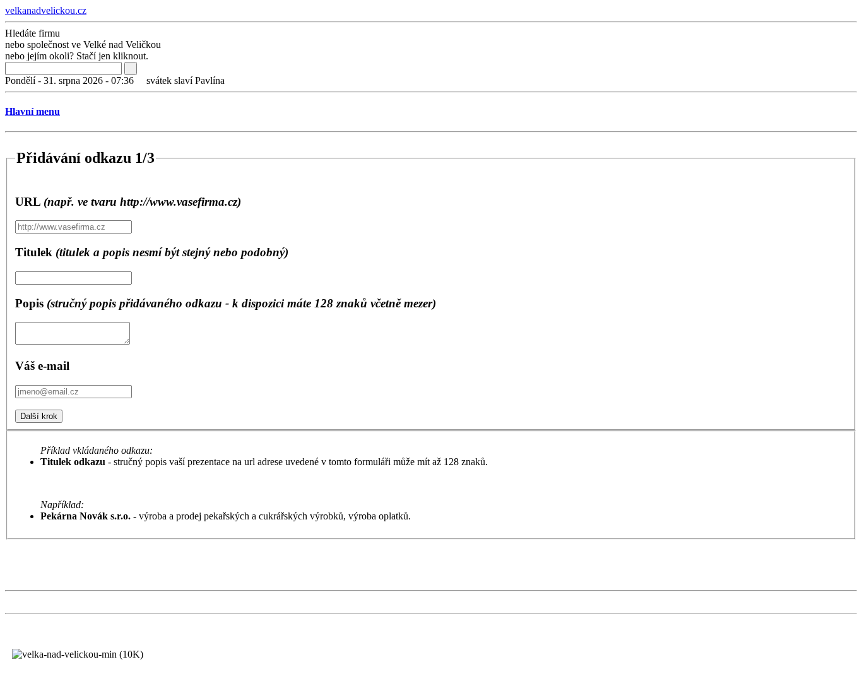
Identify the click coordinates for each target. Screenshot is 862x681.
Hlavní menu (32, 111)
